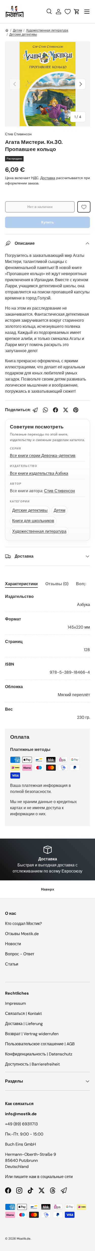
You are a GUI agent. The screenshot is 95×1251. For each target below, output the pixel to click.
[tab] (21, 584)
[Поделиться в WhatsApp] (45, 410)
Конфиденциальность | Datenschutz (38, 1054)
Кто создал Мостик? (23, 923)
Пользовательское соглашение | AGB (40, 1044)
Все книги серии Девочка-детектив (42, 455)
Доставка (47, 178)
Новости (13, 943)
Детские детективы (23, 34)
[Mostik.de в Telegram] (63, 1190)
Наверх (47, 889)
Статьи (11, 964)
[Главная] (7, 30)
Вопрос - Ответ (19, 954)
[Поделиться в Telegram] (35, 410)
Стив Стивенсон (18, 134)
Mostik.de (23, 1239)
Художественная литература (47, 30)
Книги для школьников (33, 520)
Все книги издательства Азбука (39, 473)
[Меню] (86, 11)
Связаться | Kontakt (23, 1013)
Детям (17, 30)
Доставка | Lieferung (24, 1023)
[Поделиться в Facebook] (55, 410)
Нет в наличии (40, 206)
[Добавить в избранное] (83, 207)
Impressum (15, 1003)
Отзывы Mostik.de (22, 933)
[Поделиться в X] (66, 410)
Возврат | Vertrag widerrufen (32, 1033)
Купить (47, 222)
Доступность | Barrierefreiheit (32, 1064)
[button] (76, 11)
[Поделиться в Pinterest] (76, 410)
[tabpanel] (47, 657)
